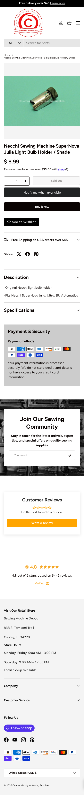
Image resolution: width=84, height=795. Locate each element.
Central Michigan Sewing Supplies (31, 785)
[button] (69, 23)
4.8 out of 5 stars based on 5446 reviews (42, 575)
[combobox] (42, 43)
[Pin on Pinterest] (36, 254)
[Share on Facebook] (27, 254)
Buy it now (42, 206)
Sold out (56, 180)
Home (7, 55)
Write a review (42, 523)
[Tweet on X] (19, 254)
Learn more (57, 3)
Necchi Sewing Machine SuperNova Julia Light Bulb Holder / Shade (39, 58)
